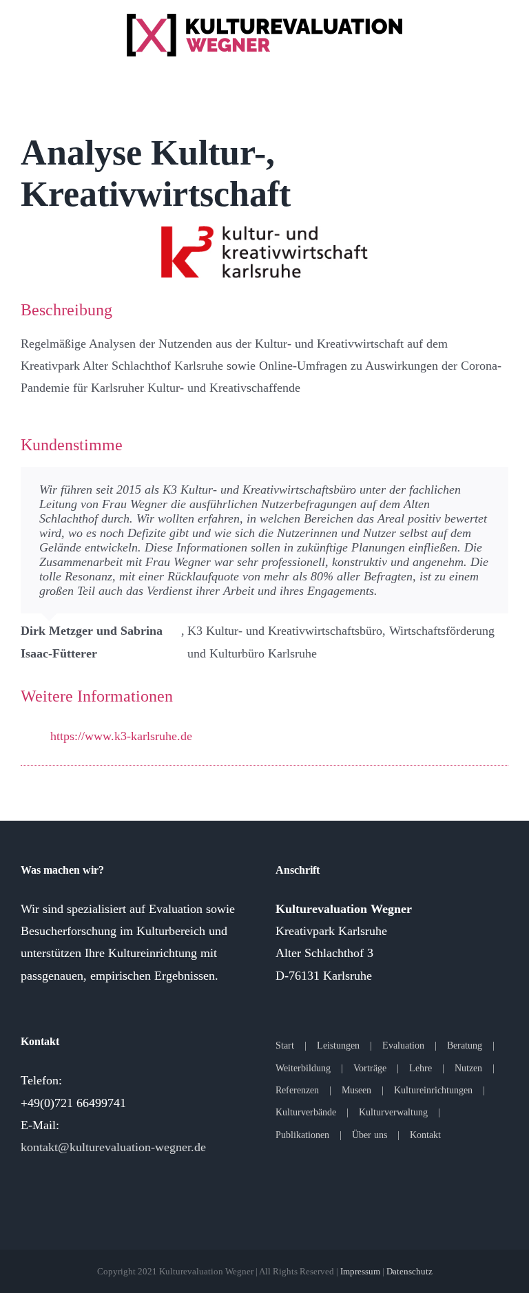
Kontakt (425, 1135)
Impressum (360, 1271)
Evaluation (403, 1045)
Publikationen (302, 1135)
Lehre (420, 1068)
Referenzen (297, 1090)
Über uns (369, 1135)
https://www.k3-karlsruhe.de (121, 736)
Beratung (464, 1045)
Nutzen (468, 1068)
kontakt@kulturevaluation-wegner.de (113, 1147)
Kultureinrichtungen (433, 1090)
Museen (356, 1090)
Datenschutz (409, 1271)
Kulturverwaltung (393, 1112)
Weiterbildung (303, 1068)
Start (285, 1045)
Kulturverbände (306, 1112)
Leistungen (338, 1045)
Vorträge (369, 1068)
